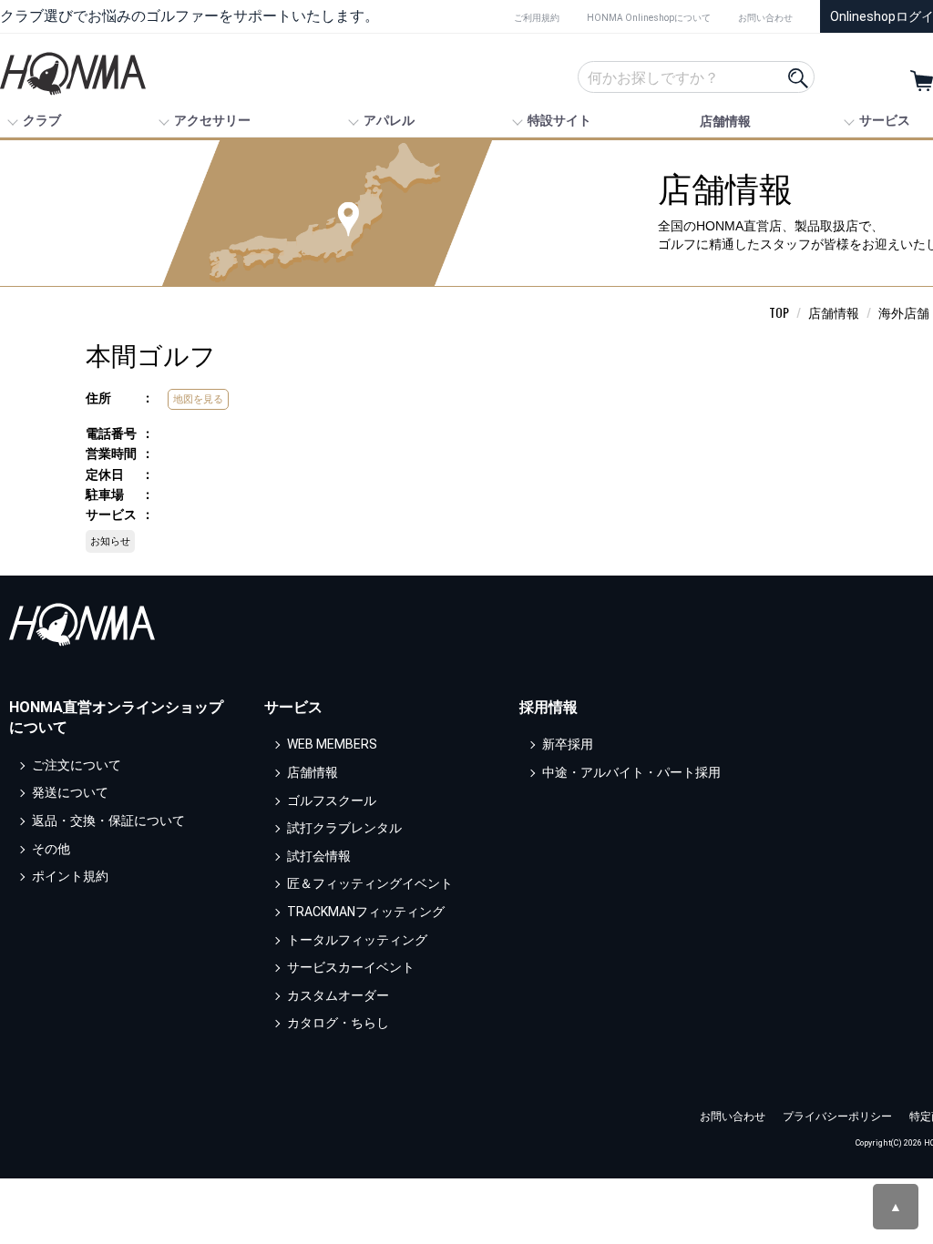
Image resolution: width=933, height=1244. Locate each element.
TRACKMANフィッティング (366, 911)
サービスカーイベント (351, 967)
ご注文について (76, 765)
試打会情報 (319, 856)
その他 (51, 848)
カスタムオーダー (338, 995)
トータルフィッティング (357, 940)
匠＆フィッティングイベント (370, 884)
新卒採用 (567, 745)
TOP (779, 311)
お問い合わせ (765, 18)
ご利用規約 (536, 18)
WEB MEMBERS (332, 745)
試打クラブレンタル (344, 828)
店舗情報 (725, 121)
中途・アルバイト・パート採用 (631, 772)
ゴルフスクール (331, 800)
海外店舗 (903, 311)
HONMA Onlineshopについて (649, 18)
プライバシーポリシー (837, 1116)
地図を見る (198, 399)
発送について (70, 793)
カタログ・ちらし (338, 1023)
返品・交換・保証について (108, 820)
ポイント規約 (70, 876)
